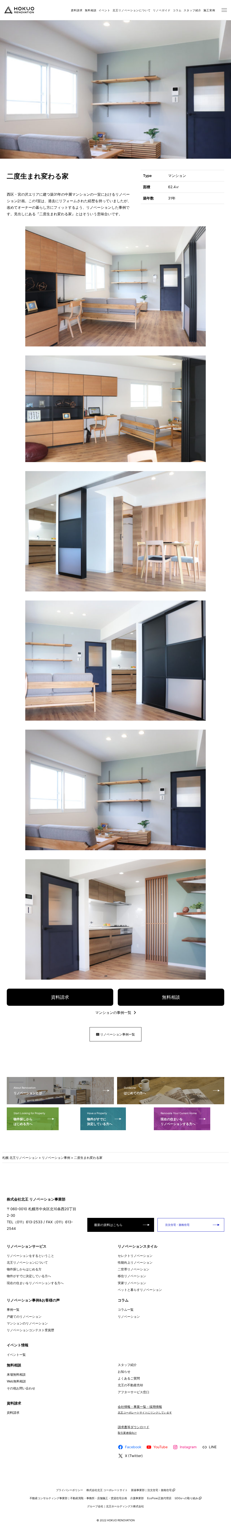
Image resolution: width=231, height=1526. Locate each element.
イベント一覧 (16, 1354)
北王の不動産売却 (130, 1385)
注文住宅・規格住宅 (176, 1224)
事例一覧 (13, 1309)
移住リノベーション (132, 1276)
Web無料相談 (16, 1381)
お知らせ (124, 1371)
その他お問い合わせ (21, 1388)
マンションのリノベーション (27, 1323)
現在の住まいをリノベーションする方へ (179, 1119)
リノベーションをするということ (30, 1256)
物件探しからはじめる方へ (29, 1119)
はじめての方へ (135, 1090)
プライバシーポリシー (69, 1490)
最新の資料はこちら (108, 1225)
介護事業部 (137, 1498)
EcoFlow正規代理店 (159, 1498)
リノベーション (129, 1316)
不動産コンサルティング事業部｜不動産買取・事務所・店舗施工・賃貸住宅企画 (78, 1498)
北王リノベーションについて (132, 10)
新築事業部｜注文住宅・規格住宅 (151, 1490)
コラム (177, 10)
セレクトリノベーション (135, 1256)
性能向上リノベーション (135, 1262)
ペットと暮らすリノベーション (140, 1290)
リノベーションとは (28, 1090)
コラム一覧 (126, 1309)
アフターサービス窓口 (133, 1392)
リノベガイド (162, 10)
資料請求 (77, 10)
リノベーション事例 (56, 1157)
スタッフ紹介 (192, 10)
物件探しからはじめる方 (24, 1269)
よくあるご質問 (129, 1378)
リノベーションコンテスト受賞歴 (30, 1330)
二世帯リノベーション (133, 1269)
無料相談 (91, 10)
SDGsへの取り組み (186, 1498)
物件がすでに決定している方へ (99, 1119)
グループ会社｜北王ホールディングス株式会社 (115, 1506)
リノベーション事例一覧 (117, 1034)
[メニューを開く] (224, 10)
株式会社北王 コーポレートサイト (107, 1490)
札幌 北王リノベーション (20, 1157)
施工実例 (209, 10)
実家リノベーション (132, 1283)
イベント (104, 10)
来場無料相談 (16, 1374)
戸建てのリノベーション (24, 1316)
